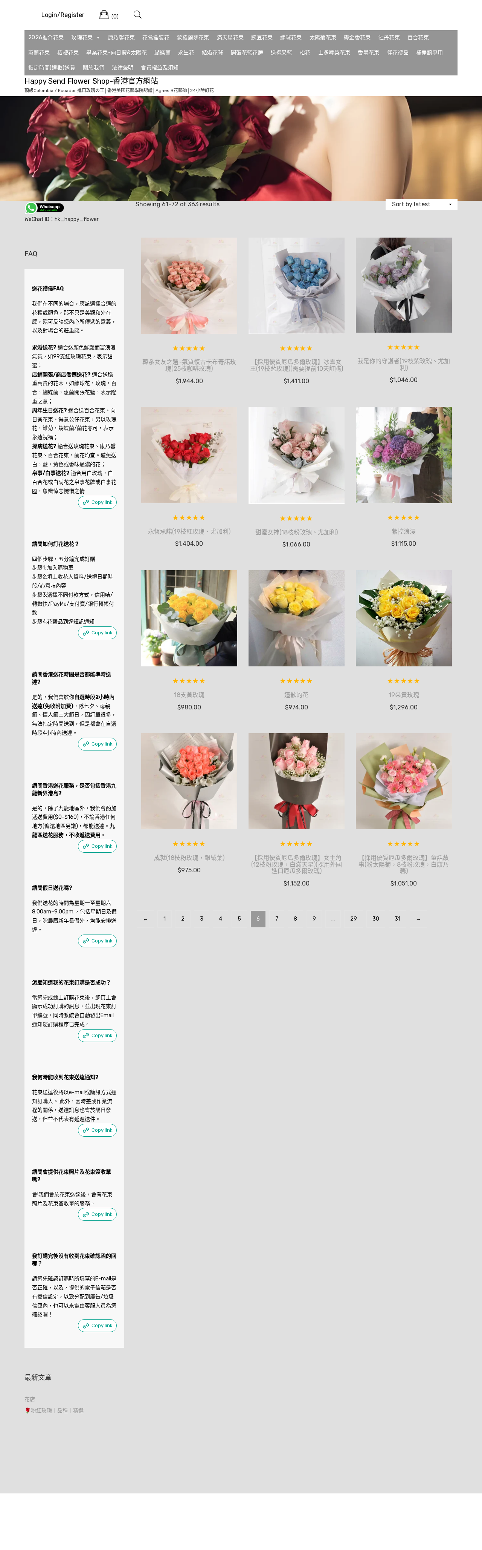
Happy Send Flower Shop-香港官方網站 (91, 81)
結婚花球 (212, 52)
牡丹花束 (389, 37)
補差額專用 (429, 52)
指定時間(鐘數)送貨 (51, 67)
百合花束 (418, 37)
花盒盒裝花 (155, 37)
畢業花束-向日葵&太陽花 (116, 52)
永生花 (186, 52)
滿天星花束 (230, 37)
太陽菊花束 (323, 37)
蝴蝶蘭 (162, 52)
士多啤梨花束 (334, 52)
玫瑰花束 (82, 37)
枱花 (305, 52)
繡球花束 (291, 37)
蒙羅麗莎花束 (193, 37)
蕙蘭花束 (39, 52)
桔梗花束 (68, 52)
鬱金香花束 (357, 37)
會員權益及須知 (159, 67)
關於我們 (93, 67)
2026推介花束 (46, 37)
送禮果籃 (281, 52)
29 (353, 919)
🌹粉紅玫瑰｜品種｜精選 (54, 1410)
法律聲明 (122, 67)
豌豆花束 (262, 37)
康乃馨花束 (121, 37)
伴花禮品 (398, 52)
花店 (29, 1399)
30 (375, 919)
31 (397, 919)
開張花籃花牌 (247, 52)
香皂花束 (368, 52)
